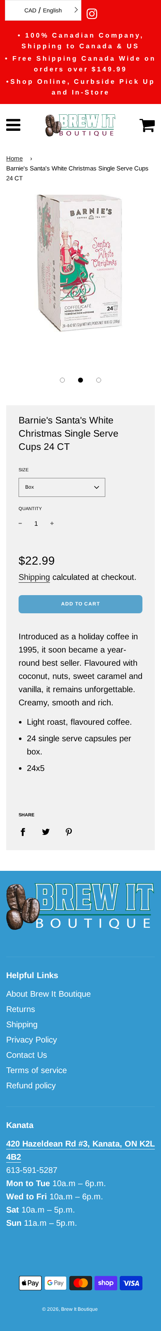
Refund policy (31, 1085)
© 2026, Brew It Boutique (70, 1309)
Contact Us (26, 1054)
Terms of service (36, 1070)
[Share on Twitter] (46, 831)
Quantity (30, 508)
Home (14, 158)
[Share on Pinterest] (69, 831)
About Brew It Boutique (48, 993)
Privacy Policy (31, 1039)
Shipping (34, 577)
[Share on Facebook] (26, 831)
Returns (20, 1009)
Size (23, 469)
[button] (62, 380)
